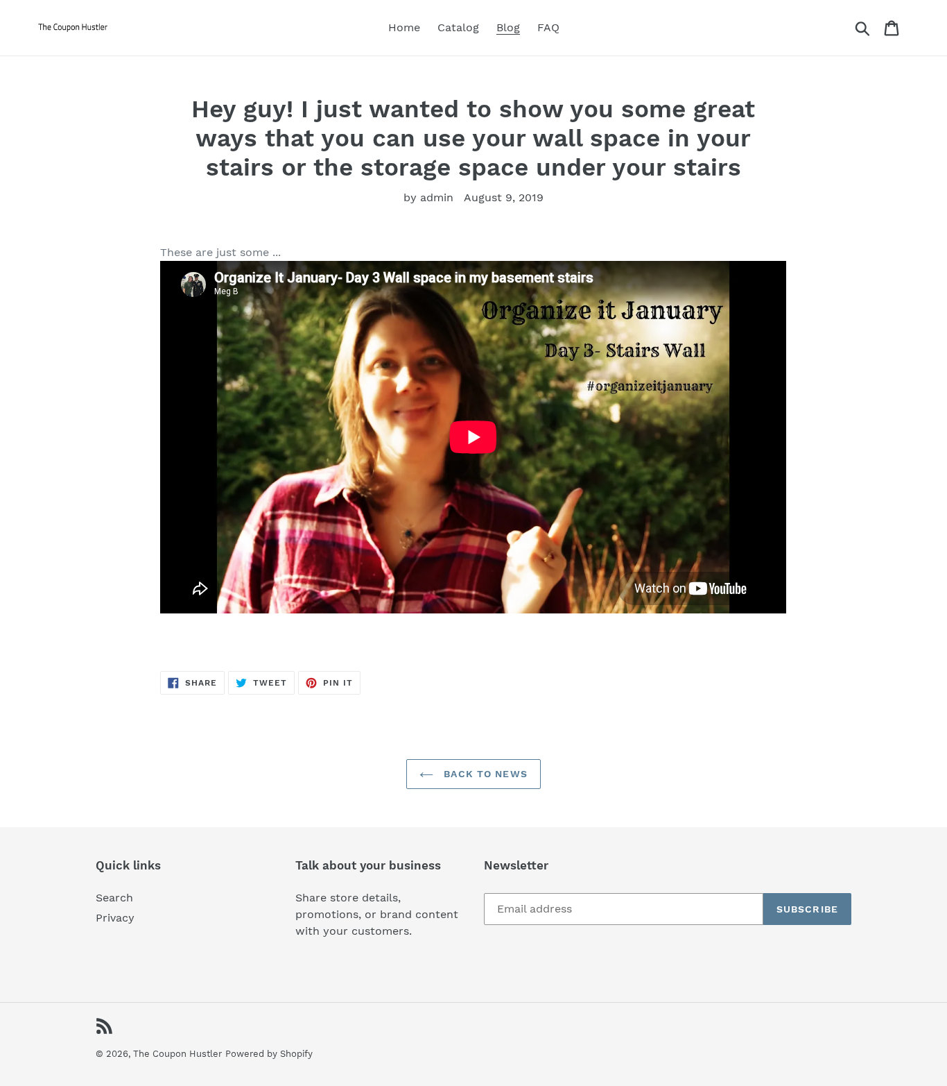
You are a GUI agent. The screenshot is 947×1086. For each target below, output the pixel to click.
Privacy (115, 917)
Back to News (484, 773)
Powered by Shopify (269, 1054)
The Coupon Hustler (177, 1054)
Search (114, 897)
